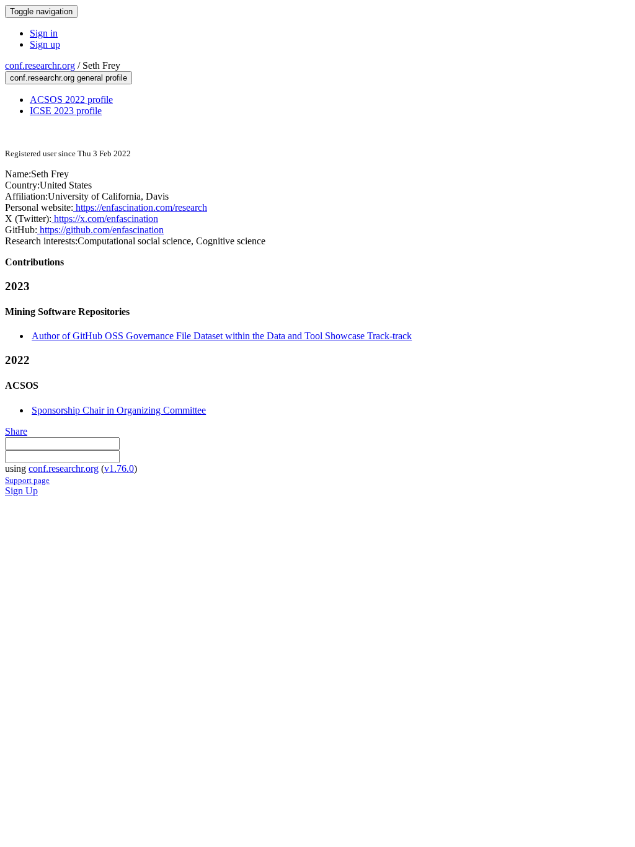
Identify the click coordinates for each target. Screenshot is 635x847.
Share (16, 431)
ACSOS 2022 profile (71, 99)
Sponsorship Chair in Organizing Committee (119, 410)
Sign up (45, 44)
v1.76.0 (119, 468)
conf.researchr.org (40, 65)
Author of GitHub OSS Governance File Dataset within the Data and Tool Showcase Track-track (222, 335)
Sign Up (21, 491)
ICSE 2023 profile (66, 110)
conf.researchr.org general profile (68, 77)
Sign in (44, 33)
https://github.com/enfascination (100, 229)
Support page (27, 480)
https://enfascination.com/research (140, 207)
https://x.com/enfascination (104, 218)
